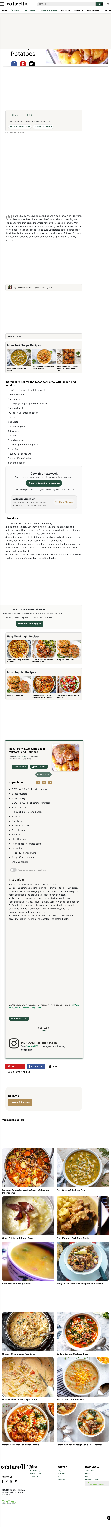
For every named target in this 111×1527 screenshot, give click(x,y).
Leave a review (20, 1102)
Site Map (61, 1479)
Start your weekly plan (30, 623)
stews (44, 1031)
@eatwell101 (31, 1046)
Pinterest (16, 1066)
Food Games (93, 10)
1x (38, 782)
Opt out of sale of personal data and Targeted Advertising (97, 1483)
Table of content (14, 336)
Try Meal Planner (64, 501)
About (60, 1471)
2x (44, 782)
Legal (88, 1476)
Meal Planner (49, 10)
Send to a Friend (20, 1072)
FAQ (59, 1476)
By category (35, 1474)
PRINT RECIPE (40, 766)
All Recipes (35, 1471)
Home (4, 10)
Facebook (36, 1066)
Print (55, 1066)
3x (50, 782)
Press (88, 1474)
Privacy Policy (92, 1479)
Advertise (89, 1471)
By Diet (78, 10)
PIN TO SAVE (20, 766)
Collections (35, 1476)
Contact (62, 1474)
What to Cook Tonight (25, 10)
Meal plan (44, 774)
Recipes (65, 10)
